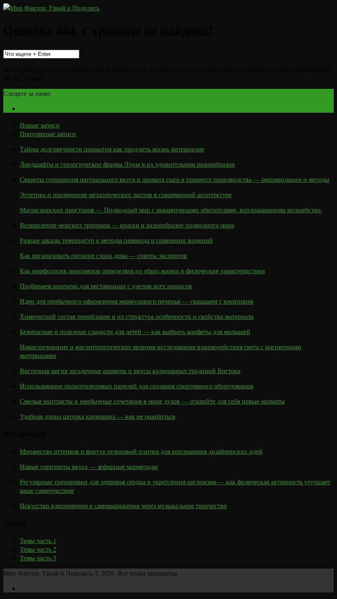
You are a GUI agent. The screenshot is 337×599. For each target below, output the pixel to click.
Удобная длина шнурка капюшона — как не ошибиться (97, 416)
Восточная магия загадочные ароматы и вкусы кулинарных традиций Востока (130, 370)
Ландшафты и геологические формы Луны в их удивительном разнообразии (127, 164)
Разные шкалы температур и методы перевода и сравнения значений (116, 240)
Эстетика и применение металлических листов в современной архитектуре (126, 194)
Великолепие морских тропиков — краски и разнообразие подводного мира (127, 225)
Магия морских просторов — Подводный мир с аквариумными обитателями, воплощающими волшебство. (171, 209)
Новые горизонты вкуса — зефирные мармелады (89, 466)
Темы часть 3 (38, 557)
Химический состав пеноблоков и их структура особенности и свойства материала (137, 316)
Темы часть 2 (38, 549)
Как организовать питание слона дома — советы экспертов (103, 255)
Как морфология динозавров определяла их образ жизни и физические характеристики (142, 270)
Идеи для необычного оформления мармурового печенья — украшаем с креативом (136, 301)
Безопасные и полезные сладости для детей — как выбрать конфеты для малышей (135, 331)
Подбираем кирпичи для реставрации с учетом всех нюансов (106, 285)
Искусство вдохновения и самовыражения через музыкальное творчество (123, 505)
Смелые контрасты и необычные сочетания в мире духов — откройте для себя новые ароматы (152, 401)
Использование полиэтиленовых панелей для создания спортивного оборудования (136, 385)
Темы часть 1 (38, 540)
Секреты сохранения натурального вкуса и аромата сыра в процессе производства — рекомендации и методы (175, 179)
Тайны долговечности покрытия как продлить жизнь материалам (112, 148)
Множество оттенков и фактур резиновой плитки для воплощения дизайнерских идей (141, 451)
